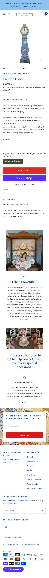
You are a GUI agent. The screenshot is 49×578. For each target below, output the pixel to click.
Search (30, 457)
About (29, 470)
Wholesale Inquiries (35, 488)
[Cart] (44, 14)
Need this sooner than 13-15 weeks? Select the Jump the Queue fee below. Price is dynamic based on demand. (22, 120)
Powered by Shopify (32, 544)
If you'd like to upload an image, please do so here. (24, 154)
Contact (30, 466)
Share (5, 189)
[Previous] (4, 68)
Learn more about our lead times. (25, 6)
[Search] (9, 14)
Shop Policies (33, 461)
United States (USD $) (13, 537)
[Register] (42, 510)
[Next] (45, 68)
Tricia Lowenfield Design (16, 73)
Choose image (13, 161)
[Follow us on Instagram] (6, 527)
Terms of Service (34, 479)
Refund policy (33, 484)
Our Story (31, 475)
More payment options (24, 184)
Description (9, 200)
